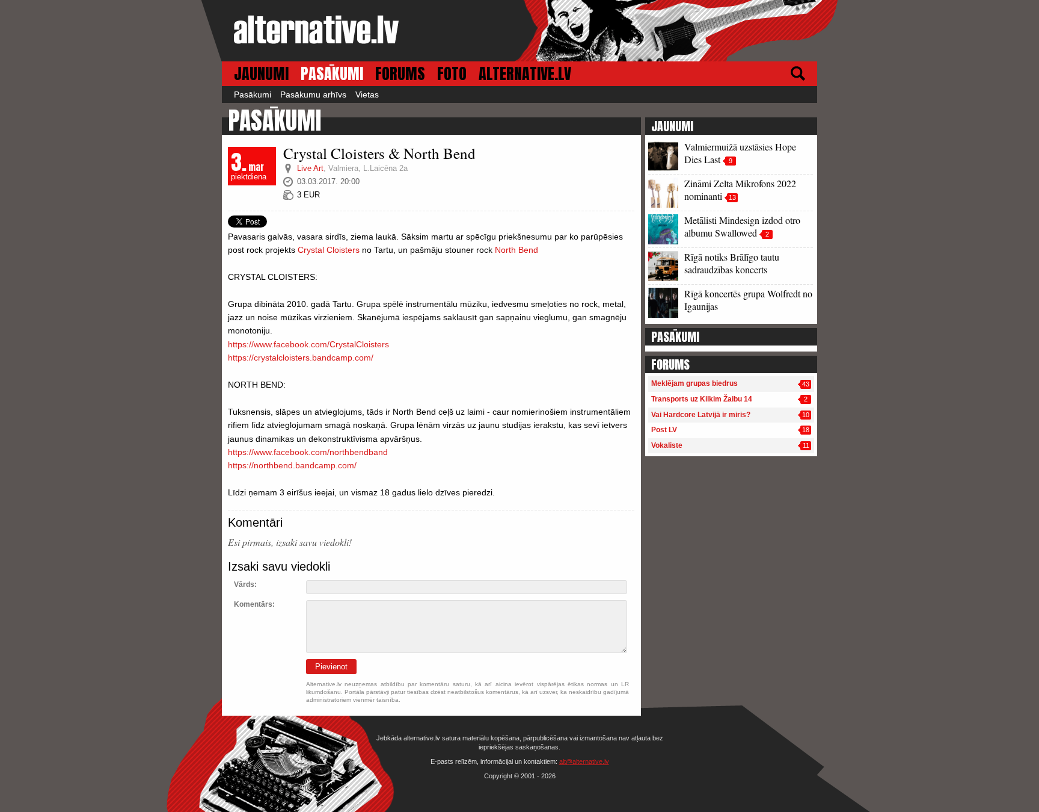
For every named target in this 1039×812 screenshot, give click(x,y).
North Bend (516, 250)
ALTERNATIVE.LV (525, 73)
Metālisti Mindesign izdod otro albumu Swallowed (742, 226)
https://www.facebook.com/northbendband (308, 452)
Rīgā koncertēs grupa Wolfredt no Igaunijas (748, 299)
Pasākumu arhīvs (313, 94)
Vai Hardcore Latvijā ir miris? (700, 415)
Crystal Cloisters (329, 250)
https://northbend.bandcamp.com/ (292, 465)
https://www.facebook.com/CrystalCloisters (308, 344)
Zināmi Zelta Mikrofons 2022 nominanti (740, 189)
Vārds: (245, 584)
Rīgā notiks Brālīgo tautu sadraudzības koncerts (731, 263)
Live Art (310, 168)
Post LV (664, 430)
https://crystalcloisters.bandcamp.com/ (300, 357)
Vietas (367, 94)
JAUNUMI (261, 73)
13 (732, 197)
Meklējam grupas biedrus (694, 383)
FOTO (452, 73)
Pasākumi (252, 94)
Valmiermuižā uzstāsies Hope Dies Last (740, 153)
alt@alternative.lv (584, 761)
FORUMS (400, 73)
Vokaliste (666, 445)
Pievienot (331, 666)
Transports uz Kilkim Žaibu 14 (701, 399)
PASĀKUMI (332, 73)
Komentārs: (254, 604)
